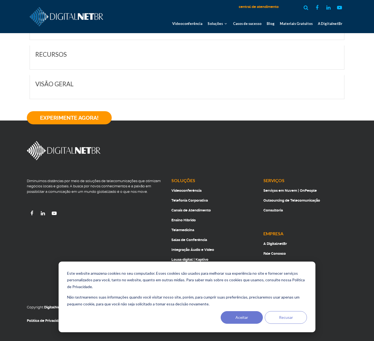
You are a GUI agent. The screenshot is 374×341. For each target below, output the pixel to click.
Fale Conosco (274, 253)
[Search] (306, 7)
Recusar (286, 317)
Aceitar (241, 317)
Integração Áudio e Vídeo (192, 250)
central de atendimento (259, 7)
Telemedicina (182, 230)
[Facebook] (32, 213)
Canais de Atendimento (191, 210)
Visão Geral (55, 84)
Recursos (51, 54)
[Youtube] (54, 213)
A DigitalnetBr (275, 244)
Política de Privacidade (46, 321)
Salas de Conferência (189, 240)
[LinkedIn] (43, 213)
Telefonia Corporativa (189, 200)
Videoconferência (186, 190)
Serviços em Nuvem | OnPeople (290, 190)
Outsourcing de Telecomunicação (291, 200)
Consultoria (273, 210)
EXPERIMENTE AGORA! (69, 117)
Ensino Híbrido (183, 220)
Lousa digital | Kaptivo (189, 259)
